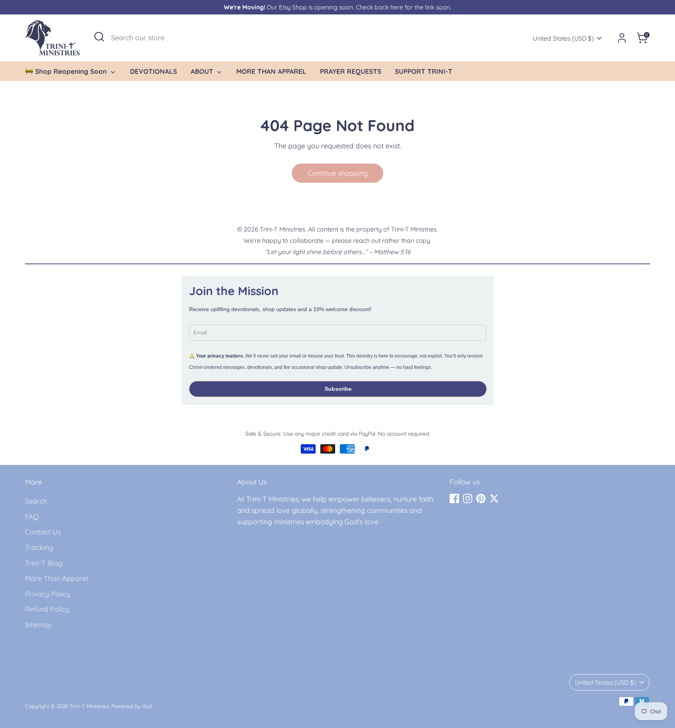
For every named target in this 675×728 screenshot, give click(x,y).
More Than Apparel (56, 578)
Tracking (39, 547)
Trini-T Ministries (89, 706)
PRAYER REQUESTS (350, 71)
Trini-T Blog (43, 563)
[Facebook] (454, 498)
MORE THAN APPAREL (271, 71)
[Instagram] (467, 498)
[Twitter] (494, 498)
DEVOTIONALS (153, 71)
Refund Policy (47, 609)
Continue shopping (337, 173)
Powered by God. (132, 706)
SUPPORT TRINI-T (423, 71)
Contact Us (43, 531)
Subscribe (338, 389)
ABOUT (203, 71)
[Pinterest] (481, 498)
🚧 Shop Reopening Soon (67, 71)
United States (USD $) (563, 38)
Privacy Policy (47, 593)
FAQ (32, 516)
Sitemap (38, 624)
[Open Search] (99, 36)
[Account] (622, 38)
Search (36, 501)
